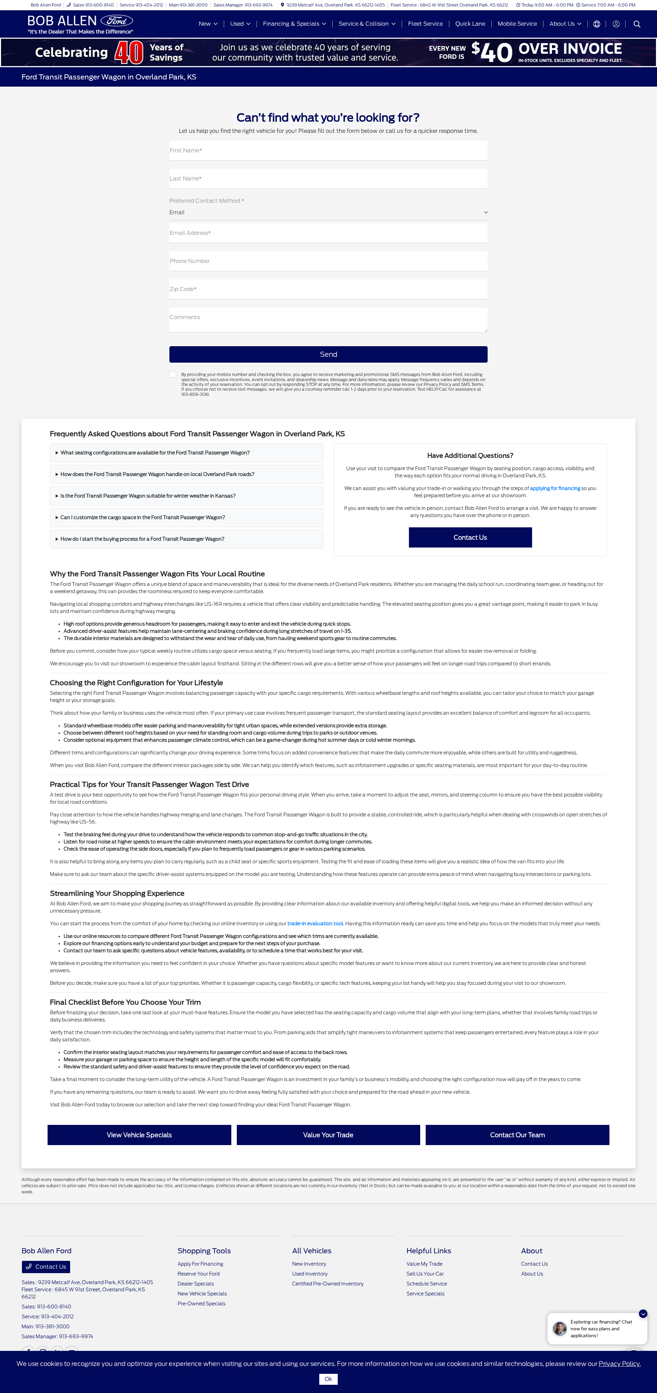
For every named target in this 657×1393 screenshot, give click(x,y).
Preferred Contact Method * (206, 201)
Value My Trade (424, 1264)
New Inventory (309, 1264)
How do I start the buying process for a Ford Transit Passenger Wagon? (142, 539)
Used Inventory (309, 1274)
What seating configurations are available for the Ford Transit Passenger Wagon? (155, 452)
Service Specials (426, 1293)
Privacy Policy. (620, 1363)
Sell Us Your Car (425, 1274)
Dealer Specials (196, 1284)
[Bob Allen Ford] (80, 23)
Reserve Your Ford (199, 1274)
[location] (282, 5)
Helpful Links (429, 1251)
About (531, 1251)
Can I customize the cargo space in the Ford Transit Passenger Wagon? (143, 517)
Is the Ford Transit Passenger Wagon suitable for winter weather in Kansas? (148, 496)
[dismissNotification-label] (643, 1313)
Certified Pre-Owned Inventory (327, 1284)
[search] (637, 25)
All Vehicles (312, 1251)
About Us (532, 1274)
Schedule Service (427, 1284)
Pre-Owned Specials (202, 1303)
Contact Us (50, 1267)
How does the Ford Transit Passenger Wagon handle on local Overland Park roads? (158, 474)
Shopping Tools (204, 1251)
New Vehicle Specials (202, 1293)
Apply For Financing (200, 1264)
